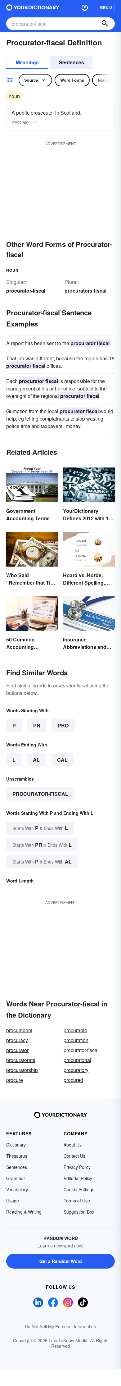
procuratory (76, 1070)
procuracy (17, 1040)
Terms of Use (77, 1200)
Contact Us (74, 1156)
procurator (17, 1050)
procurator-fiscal (40, 793)
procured (73, 1079)
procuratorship (22, 1070)
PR (36, 725)
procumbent (19, 1030)
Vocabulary (17, 1189)
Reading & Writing (24, 1212)
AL (36, 759)
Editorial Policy (78, 1178)
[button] (84, 7)
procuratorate (20, 1060)
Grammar (15, 1178)
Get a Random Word (60, 1261)
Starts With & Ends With (40, 828)
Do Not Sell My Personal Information (60, 1326)
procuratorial (77, 1060)
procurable (75, 1030)
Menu (106, 7)
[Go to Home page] (32, 7)
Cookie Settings (79, 1189)
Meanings (27, 62)
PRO (63, 725)
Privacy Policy (77, 1167)
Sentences (71, 62)
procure (14, 1079)
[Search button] (105, 23)
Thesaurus (16, 1156)
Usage (12, 1200)
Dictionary (16, 1145)
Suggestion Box (79, 1212)
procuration (76, 1040)
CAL (62, 759)
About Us (73, 1145)
